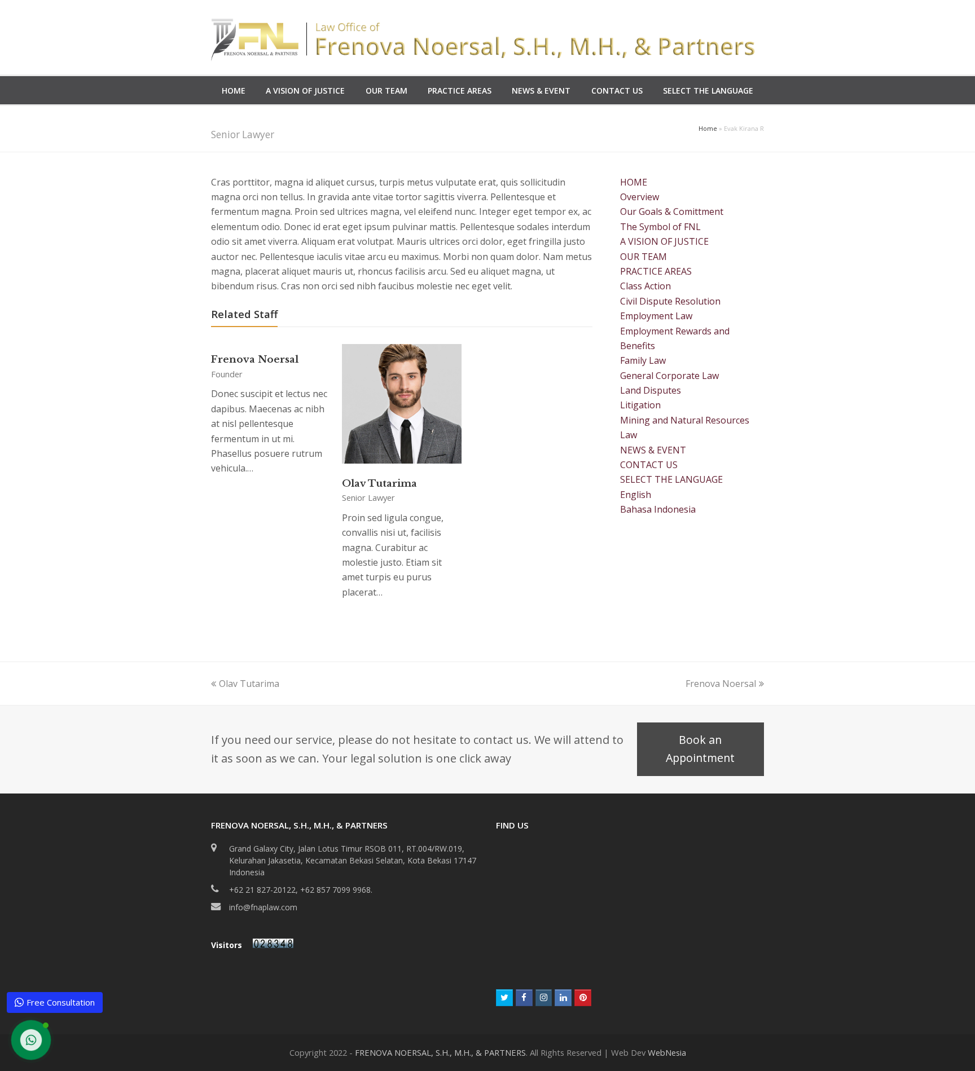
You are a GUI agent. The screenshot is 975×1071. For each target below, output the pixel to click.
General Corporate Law (669, 375)
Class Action (645, 286)
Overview (639, 197)
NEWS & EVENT (653, 450)
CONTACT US (649, 465)
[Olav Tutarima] (402, 460)
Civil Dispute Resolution (670, 301)
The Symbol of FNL (660, 227)
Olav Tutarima (379, 483)
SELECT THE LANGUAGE (671, 479)
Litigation (640, 405)
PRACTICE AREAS (656, 271)
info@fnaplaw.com (263, 907)
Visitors (227, 945)
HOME (633, 182)
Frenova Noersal (254, 359)
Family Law (643, 360)
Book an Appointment (700, 749)
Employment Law (656, 316)
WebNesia (667, 1052)
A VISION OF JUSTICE (664, 241)
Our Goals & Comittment (671, 211)
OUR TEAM (643, 256)
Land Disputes (650, 390)
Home (708, 128)
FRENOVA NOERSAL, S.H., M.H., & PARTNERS (440, 1052)
